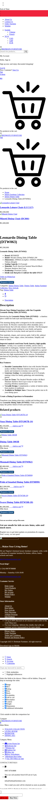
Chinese (12, 32)
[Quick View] (11, 426)
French (11, 34)
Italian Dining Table (12, 197)
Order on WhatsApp (7, 277)
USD (11, 39)
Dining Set (10, 748)
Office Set (10, 752)
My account (9, 592)
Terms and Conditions (13, 635)
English (7, 30)
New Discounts (10, 612)
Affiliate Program (11, 615)
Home (7, 192)
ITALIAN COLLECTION (15, 729)
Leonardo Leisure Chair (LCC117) (16, 207)
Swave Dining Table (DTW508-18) (16, 502)
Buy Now (13, 798)
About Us (8, 19)
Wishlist (7, 26)
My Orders (9, 590)
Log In (2, 68)
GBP (11, 41)
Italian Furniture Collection (14, 195)
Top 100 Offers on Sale (15, 759)
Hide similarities (12, 672)
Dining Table (29, 286)
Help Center (9, 586)
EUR (11, 43)
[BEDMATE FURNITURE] (11, 49)
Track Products (10, 588)
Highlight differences (14, 674)
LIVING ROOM (11, 731)
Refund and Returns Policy (15, 638)
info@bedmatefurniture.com (10, 559)
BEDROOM (9, 733)
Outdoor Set (11, 750)
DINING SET (10, 735)
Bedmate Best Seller (14, 757)
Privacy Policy (10, 631)
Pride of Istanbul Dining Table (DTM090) (20, 482)
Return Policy (10, 594)
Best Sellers (9, 608)
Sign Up (15, 70)
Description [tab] (9, 300)
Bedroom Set (11, 746)
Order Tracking (10, 24)
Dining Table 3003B (9, 441)
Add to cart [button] (17, 426)
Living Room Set (13, 744)
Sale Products (10, 617)
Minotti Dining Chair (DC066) (14, 218)
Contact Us (9, 22)
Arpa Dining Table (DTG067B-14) (16, 421)
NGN (7, 36)
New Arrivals (13, 288)
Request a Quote (7, 282)
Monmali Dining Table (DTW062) (16, 462)
